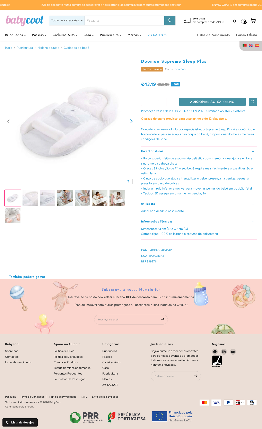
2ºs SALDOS (157, 34)
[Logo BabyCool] (24, 20)
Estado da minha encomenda (72, 368)
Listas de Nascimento (213, 34)
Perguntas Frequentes (68, 373)
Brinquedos (14, 34)
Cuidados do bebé (76, 48)
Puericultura (110, 34)
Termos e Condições (32, 396)
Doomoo (179, 69)
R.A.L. (84, 396)
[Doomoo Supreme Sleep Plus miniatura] (13, 198)
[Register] (163, 319)
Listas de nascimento (18, 362)
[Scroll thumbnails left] (8, 121)
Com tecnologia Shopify (19, 406)
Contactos (12, 357)
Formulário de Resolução (69, 379)
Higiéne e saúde (48, 48)
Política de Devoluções (68, 357)
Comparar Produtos (66, 362)
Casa (88, 34)
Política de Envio (64, 351)
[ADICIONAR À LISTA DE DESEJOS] (253, 102)
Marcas (134, 34)
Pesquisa (10, 396)
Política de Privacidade (62, 396)
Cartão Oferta (246, 34)
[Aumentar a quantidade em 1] (171, 102)
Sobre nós (11, 351)
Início (8, 48)
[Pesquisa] (169, 20)
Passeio (38, 34)
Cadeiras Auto (64, 34)
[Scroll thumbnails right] (131, 121)
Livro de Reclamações (105, 396)
